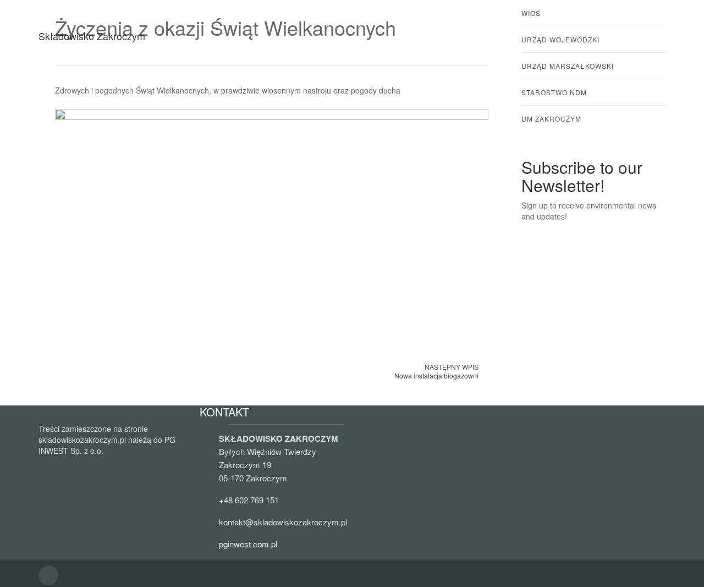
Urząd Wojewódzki (560, 39)
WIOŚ (531, 13)
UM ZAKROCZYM (551, 118)
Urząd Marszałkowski (567, 65)
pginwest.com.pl (248, 544)
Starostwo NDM (554, 92)
